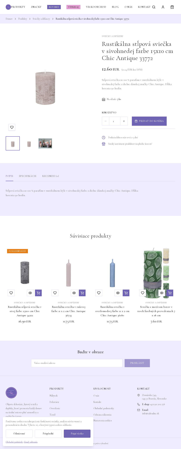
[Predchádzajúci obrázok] (11, 84)
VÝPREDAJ (73, 7)
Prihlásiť (137, 363)
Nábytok (53, 395)
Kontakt (97, 402)
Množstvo (109, 112)
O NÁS (129, 6)
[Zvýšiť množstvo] (123, 121)
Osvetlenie (54, 408)
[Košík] (172, 7)
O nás (96, 395)
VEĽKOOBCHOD (96, 6)
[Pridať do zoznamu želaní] (11, 127)
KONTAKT (144, 6)
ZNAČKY (36, 6)
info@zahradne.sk (150, 413)
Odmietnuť (19, 433)
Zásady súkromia (30, 442)
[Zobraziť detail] (30, 293)
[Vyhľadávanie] (154, 7)
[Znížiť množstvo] (105, 121)
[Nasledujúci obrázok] (79, 84)
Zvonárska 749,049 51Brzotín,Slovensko (154, 397)
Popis (9, 176)
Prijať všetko (77, 433)
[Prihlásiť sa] (163, 7)
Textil (52, 414)
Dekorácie (54, 402)
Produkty (22, 18)
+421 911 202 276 (157, 404)
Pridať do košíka (151, 121)
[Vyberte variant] (170, 293)
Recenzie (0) (50, 176)
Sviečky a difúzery (41, 18)
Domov (9, 18)
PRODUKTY (18, 6)
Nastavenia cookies (102, 420)
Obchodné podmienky (103, 408)
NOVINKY (54, 7)
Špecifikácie (28, 176)
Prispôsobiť (48, 433)
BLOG (115, 6)
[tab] (13, 143)
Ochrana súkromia (102, 414)
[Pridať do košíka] (38, 293)
